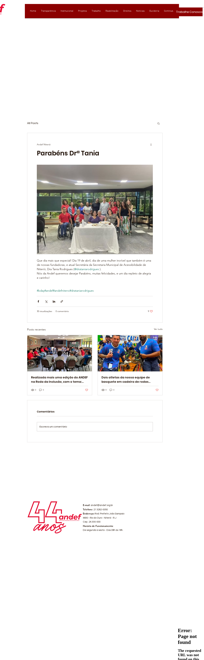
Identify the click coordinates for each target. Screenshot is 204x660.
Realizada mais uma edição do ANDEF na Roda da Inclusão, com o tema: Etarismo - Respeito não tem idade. (59, 379)
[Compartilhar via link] (61, 301)
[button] (158, 123)
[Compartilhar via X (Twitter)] (46, 301)
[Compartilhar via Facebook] (38, 301)
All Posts (32, 123)
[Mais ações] (151, 144)
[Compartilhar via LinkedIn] (53, 301)
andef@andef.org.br (102, 505)
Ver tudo (158, 329)
